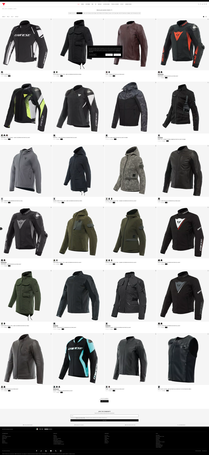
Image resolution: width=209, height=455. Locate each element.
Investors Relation (158, 447)
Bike (92, 4)
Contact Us (4, 435)
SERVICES (99, 4)
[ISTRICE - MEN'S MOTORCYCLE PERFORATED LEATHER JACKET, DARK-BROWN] (159, 199)
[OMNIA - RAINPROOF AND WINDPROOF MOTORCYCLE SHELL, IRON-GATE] (2, 199)
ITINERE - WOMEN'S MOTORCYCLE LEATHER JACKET (114, 74)
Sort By (16, 16)
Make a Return (4, 438)
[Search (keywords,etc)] (200, 4)
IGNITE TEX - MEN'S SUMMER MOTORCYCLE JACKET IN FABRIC (116, 137)
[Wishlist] (204, 4)
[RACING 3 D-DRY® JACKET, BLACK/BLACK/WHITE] (2, 72)
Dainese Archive (107, 436)
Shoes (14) (96, 13)
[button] (51, 45)
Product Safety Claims (159, 446)
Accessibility (158, 435)
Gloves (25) (91, 13)
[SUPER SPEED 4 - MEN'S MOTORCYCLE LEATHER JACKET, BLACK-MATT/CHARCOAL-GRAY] (161, 72)
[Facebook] (36, 451)
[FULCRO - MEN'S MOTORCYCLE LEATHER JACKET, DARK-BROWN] (2, 387)
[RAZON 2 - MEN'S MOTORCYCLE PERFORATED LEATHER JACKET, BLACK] (54, 323)
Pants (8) (85, 13)
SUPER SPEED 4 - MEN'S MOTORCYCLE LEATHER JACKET (168, 76)
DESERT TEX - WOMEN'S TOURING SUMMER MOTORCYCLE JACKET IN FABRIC (172, 139)
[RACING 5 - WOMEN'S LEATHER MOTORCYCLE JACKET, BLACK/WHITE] (59, 387)
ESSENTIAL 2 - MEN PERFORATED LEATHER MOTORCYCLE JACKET (65, 137)
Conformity (55, 437)
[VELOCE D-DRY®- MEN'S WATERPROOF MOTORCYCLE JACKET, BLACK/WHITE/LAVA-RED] (159, 260)
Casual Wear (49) (117, 13)
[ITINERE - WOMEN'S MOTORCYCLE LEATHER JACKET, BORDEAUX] (106, 72)
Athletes (106, 439)
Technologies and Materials (57, 440)
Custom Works (55, 439)
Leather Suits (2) (72, 13)
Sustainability (107, 438)
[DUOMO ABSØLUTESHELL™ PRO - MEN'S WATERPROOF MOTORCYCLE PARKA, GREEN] (57, 72)
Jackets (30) (79, 13)
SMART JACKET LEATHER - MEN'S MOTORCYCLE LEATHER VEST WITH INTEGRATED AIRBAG (174, 389)
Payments (3, 440)
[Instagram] (61, 451)
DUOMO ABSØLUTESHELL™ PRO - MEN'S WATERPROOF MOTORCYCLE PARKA (67, 74)
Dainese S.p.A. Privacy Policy (80, 417)
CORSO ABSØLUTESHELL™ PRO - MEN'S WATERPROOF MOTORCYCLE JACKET (67, 262)
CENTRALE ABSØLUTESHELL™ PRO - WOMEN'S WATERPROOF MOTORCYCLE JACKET (120, 200)
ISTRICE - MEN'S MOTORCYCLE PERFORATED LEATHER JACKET (169, 200)
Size (12, 16)
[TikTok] (41, 451)
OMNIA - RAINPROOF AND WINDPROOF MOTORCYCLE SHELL (12, 200)
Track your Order (4, 437)
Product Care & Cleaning (57, 438)
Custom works (106, 4)
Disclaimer (157, 439)
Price (8, 16)
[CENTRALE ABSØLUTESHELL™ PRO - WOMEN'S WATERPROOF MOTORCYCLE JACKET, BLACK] (109, 199)
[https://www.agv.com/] (37, 429)
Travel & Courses (115, 4)
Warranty (54, 435)
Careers (106, 437)
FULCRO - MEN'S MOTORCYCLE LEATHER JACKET (9, 389)
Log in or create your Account (6, 436)
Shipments (3, 441)
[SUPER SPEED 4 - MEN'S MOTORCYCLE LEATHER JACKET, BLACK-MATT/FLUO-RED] (159, 72)
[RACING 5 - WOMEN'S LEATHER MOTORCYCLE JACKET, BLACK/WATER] (54, 387)
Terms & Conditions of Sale (160, 436)
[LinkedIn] (46, 451)
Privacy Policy (158, 438)
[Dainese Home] (27, 4)
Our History (106, 435)
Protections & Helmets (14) (127, 13)
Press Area (106, 440)
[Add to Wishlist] (51, 19)
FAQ (3, 439)
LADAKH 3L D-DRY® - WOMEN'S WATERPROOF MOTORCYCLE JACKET (118, 327)
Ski (95, 4)
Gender (3, 16)
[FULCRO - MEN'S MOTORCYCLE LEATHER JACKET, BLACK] (4, 387)
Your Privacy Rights (92, 54)
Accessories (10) (137, 13)
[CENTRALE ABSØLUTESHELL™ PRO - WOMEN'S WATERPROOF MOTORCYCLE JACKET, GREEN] (111, 199)
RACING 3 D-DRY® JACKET (5, 74)
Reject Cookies (109, 54)
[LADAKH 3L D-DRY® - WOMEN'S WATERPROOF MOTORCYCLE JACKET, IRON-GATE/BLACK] (106, 323)
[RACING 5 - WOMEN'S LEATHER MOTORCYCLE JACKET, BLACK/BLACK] (57, 387)
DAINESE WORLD (128, 4)
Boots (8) (101, 13)
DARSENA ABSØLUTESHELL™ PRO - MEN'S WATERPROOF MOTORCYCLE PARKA (67, 200)
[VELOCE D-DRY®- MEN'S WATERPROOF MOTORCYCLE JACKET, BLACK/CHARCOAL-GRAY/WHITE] (161, 260)
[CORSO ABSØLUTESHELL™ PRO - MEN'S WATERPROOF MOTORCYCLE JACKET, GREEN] (54, 260)
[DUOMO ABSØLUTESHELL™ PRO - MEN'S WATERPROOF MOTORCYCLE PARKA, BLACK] (54, 72)
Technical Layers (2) (109, 13)
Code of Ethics (158, 440)
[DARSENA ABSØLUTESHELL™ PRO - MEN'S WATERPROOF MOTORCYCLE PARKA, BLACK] (54, 199)
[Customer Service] (198, 4)
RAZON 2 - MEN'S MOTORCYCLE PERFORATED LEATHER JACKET (64, 327)
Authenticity (55, 436)
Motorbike (88, 4)
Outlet (121, 4)
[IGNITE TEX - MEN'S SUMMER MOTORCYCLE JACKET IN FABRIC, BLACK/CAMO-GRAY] (106, 135)
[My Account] (202, 4)
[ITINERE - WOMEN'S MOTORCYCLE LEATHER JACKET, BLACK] (109, 72)
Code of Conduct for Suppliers (160, 441)
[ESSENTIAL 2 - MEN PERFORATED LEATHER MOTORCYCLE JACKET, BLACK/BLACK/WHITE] (54, 135)
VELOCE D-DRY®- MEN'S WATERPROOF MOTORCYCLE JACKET (169, 262)
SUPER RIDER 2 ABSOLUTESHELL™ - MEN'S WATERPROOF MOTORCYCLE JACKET (15, 137)
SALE (78, 4)
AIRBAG (82, 4)
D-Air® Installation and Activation (58, 441)
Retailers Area (107, 441)
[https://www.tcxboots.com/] (41, 429)
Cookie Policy (158, 437)
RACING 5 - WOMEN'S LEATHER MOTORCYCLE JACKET (63, 390)
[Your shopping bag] (206, 4)
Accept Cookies (117, 54)
